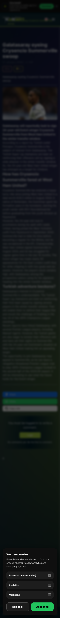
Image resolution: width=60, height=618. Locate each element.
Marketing (14, 594)
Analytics (14, 585)
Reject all (17, 606)
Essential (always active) (22, 575)
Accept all (42, 606)
